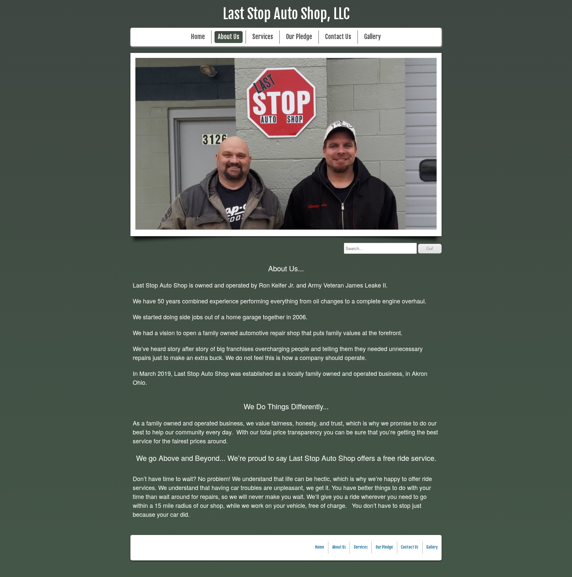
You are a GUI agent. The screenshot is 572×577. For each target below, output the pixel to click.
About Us (228, 37)
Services (262, 37)
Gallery (372, 37)
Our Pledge (299, 37)
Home (198, 37)
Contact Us (338, 37)
